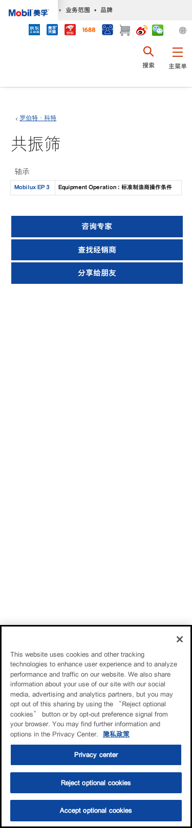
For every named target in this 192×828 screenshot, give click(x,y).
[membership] (107, 31)
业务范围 (78, 10)
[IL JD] (34, 31)
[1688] (88, 31)
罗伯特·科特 (37, 118)
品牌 (106, 10)
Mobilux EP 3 (32, 187)
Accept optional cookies (96, 810)
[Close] (179, 639)
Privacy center (96, 754)
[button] (177, 64)
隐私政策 (116, 734)
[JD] (70, 31)
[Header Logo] (29, 10)
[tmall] (52, 31)
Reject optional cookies (96, 783)
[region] (96, 726)
